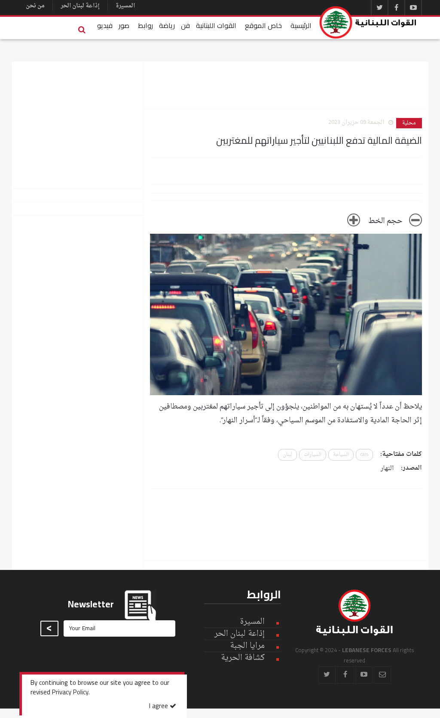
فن (185, 25)
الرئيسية (301, 25)
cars (364, 454)
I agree (159, 706)
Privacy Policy (70, 693)
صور (124, 25)
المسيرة (125, 5)
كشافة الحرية (243, 658)
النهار (387, 468)
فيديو (105, 25)
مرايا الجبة (247, 646)
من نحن (35, 5)
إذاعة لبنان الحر (80, 5)
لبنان (287, 454)
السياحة (341, 454)
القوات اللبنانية (216, 25)
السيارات (312, 454)
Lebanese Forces (368, 22)
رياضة (167, 25)
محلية (409, 123)
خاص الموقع (263, 25)
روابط (145, 25)
